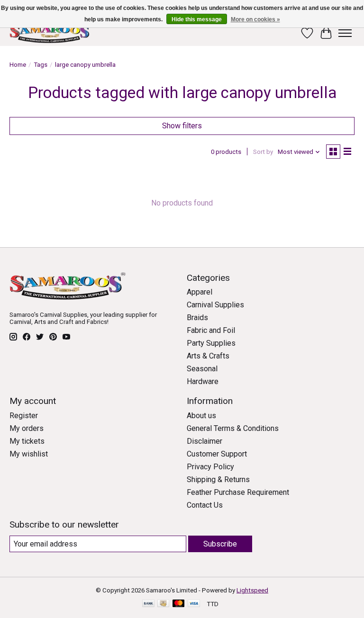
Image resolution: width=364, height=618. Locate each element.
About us (201, 415)
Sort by (263, 151)
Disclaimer (204, 441)
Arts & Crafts (208, 355)
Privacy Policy (210, 466)
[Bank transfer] (148, 604)
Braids (197, 317)
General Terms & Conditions (233, 428)
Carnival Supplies (215, 304)
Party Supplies (211, 343)
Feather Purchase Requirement (238, 492)
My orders (26, 428)
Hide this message (197, 19)
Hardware (202, 381)
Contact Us (205, 505)
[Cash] (163, 604)
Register (23, 415)
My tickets (27, 441)
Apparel (199, 291)
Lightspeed (252, 590)
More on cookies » (255, 19)
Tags (40, 64)
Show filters (182, 125)
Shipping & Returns (218, 479)
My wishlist (28, 453)
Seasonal (202, 368)
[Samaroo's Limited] (50, 33)
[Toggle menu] (345, 33)
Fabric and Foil (211, 330)
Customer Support (217, 453)
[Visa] (194, 604)
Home (17, 64)
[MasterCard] (179, 604)
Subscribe (220, 543)
